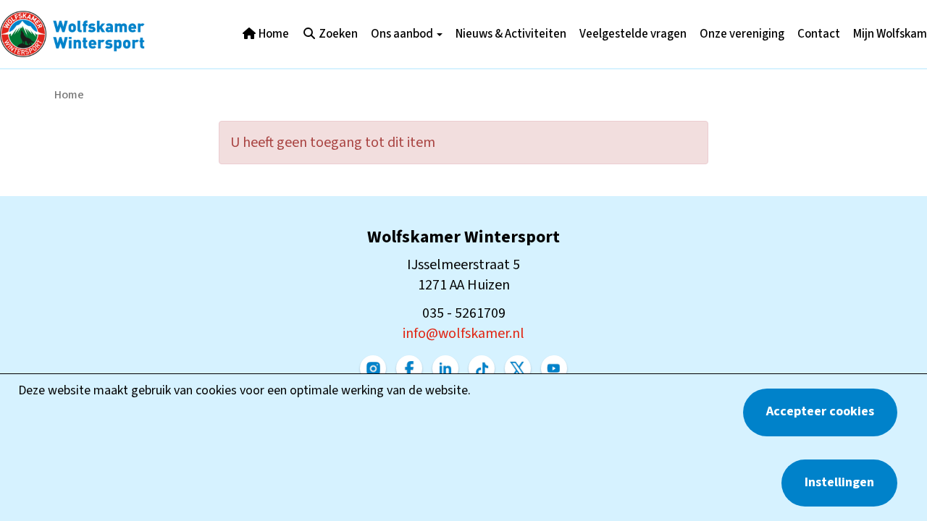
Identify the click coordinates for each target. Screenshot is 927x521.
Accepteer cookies (820, 411)
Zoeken (337, 34)
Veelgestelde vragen (633, 34)
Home (272, 34)
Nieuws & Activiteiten (511, 34)
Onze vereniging (742, 34)
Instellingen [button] (839, 482)
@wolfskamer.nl (463, 333)
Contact (818, 34)
